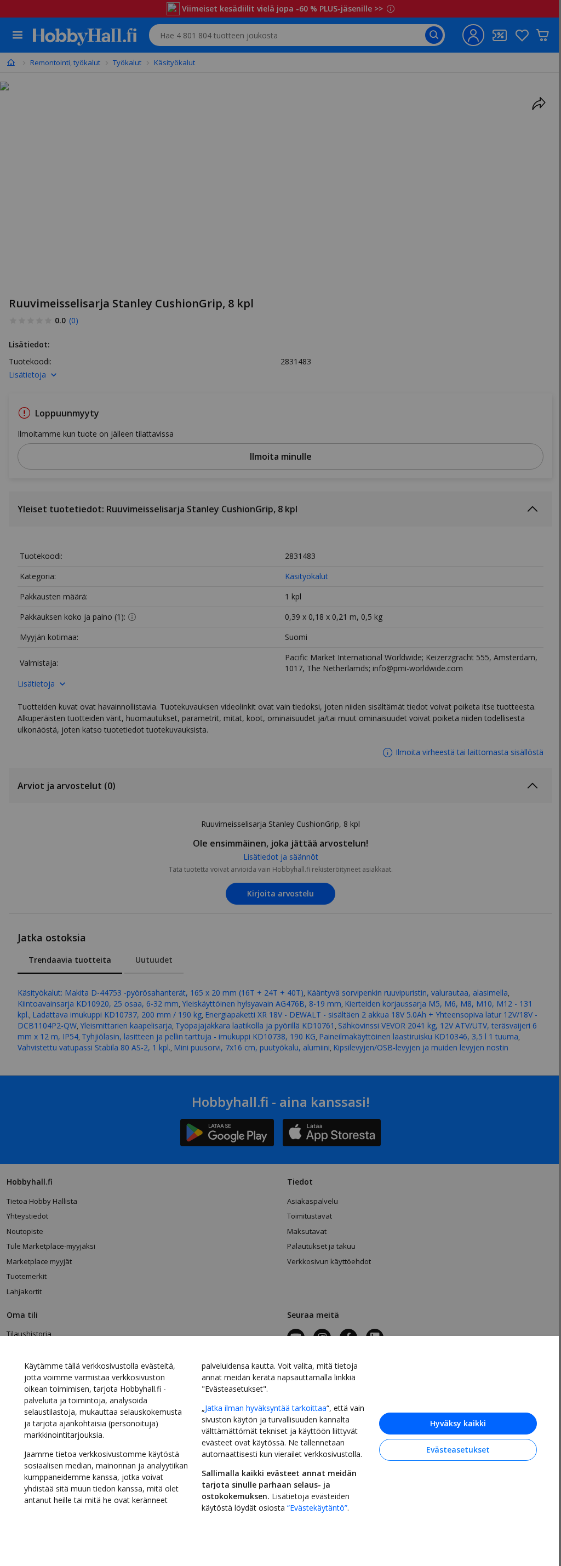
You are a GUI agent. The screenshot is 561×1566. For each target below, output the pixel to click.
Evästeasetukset (458, 1449)
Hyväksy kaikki (458, 1423)
